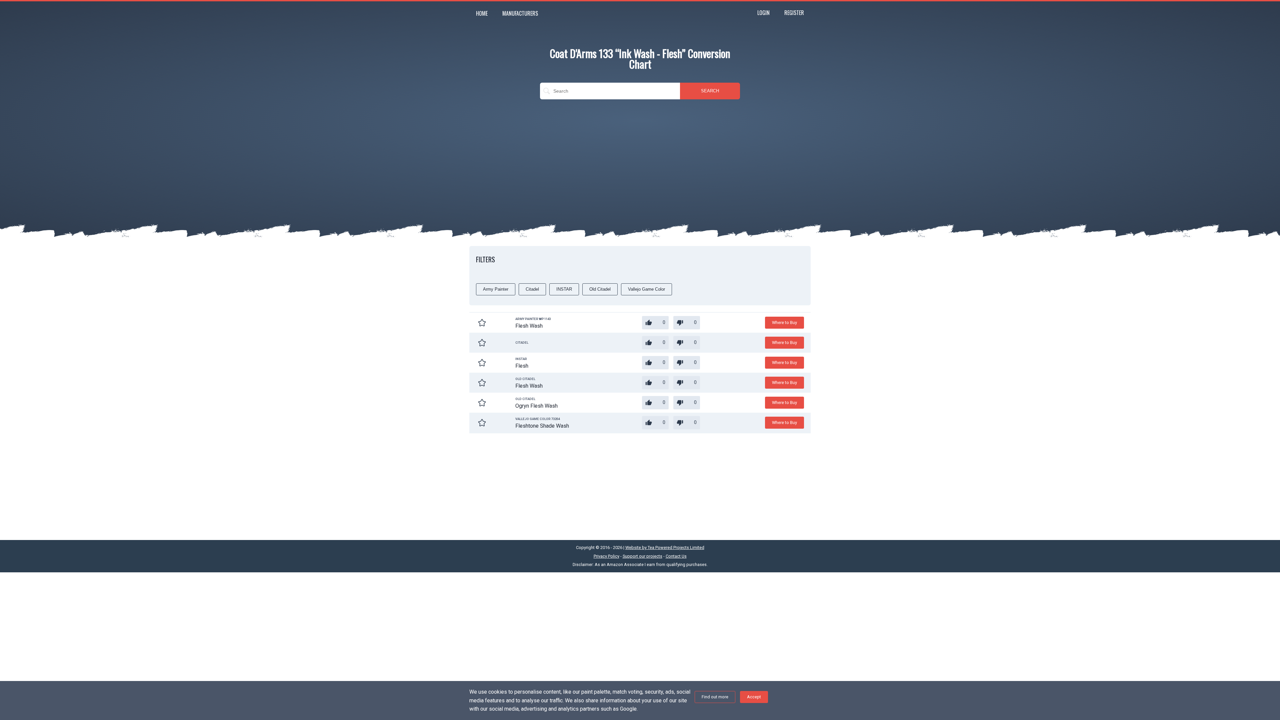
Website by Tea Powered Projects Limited (664, 547)
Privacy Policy (606, 556)
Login (763, 13)
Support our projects (642, 556)
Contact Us (676, 556)
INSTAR (564, 289)
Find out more (715, 696)
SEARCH (710, 90)
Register (794, 13)
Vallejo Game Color (646, 289)
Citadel (532, 289)
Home (482, 13)
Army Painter (495, 289)
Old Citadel (600, 289)
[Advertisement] (640, 152)
